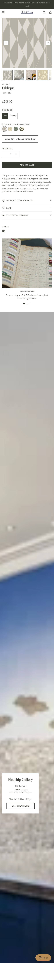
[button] (6, 43)
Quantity (7, 148)
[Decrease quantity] (5, 154)
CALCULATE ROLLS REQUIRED (20, 138)
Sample (13, 116)
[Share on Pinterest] (3, 231)
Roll (5, 116)
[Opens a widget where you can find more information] (43, 958)
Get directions (20, 805)
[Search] (44, 12)
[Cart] (50, 12)
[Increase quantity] (16, 154)
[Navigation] (3, 12)
